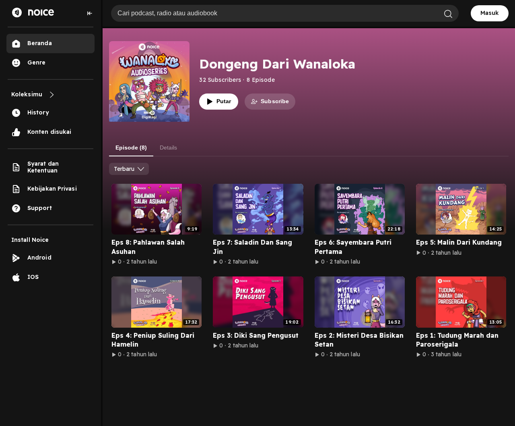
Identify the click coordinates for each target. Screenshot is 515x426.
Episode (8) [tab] (131, 147)
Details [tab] (168, 147)
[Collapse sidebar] (89, 13)
